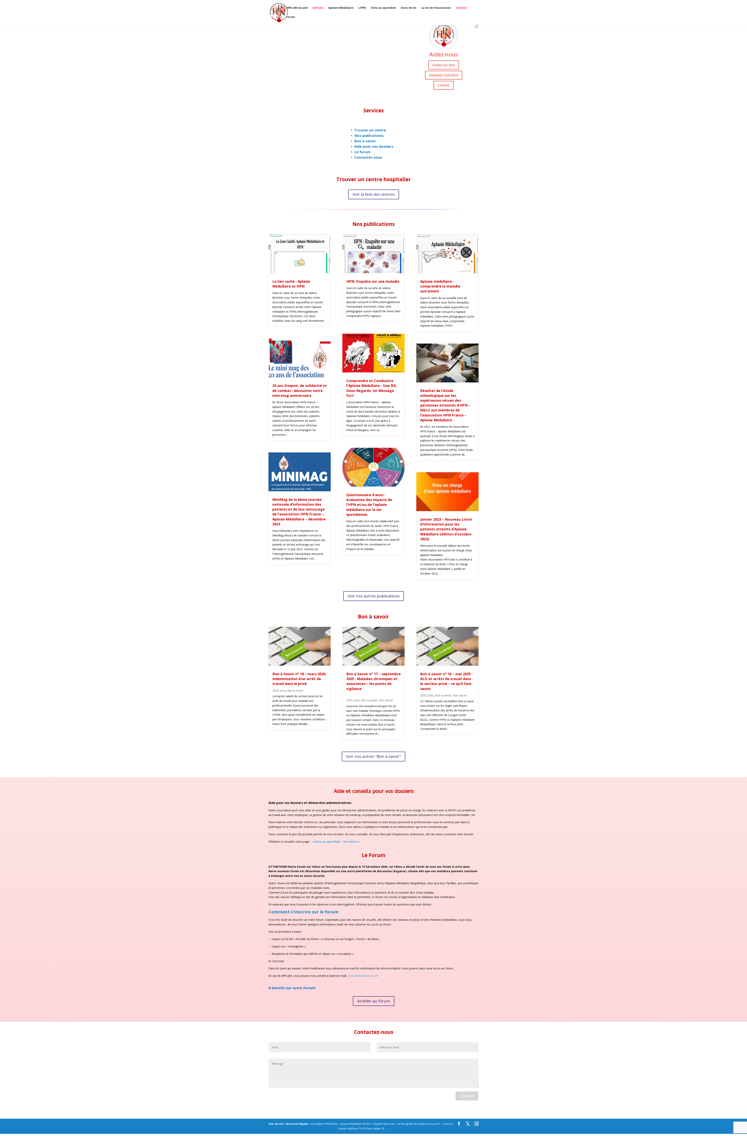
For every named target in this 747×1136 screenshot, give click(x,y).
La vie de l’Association (436, 8)
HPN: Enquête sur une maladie (372, 281)
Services (318, 8)
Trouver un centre (370, 130)
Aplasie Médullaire (340, 8)
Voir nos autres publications (374, 596)
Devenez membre (443, 75)
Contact (461, 8)
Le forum (362, 152)
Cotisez (444, 85)
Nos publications (368, 135)
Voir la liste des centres (373, 194)
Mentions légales (297, 1124)
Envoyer (466, 1095)
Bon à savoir (365, 141)
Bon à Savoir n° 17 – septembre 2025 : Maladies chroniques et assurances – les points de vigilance (373, 681)
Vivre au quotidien (383, 8)
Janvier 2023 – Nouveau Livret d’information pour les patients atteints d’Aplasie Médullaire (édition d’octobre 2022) (446, 529)
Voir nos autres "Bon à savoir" (373, 756)
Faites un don (443, 65)
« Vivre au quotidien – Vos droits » (336, 841)
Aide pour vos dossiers (373, 146)
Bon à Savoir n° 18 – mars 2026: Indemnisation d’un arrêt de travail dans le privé (299, 679)
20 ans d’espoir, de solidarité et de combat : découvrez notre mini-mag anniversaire (299, 390)
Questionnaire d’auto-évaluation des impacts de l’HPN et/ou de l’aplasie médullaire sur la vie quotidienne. (369, 504)
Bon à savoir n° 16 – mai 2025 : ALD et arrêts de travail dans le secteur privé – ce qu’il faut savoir (446, 681)
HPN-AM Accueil (297, 8)
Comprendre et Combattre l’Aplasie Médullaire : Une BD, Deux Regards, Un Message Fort (371, 388)
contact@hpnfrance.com (362, 976)
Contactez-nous (368, 157)
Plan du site (276, 1124)
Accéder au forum (373, 1001)
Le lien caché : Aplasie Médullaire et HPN (291, 284)
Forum (290, 17)
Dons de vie (408, 8)
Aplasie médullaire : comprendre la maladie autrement (440, 286)
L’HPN (362, 8)
